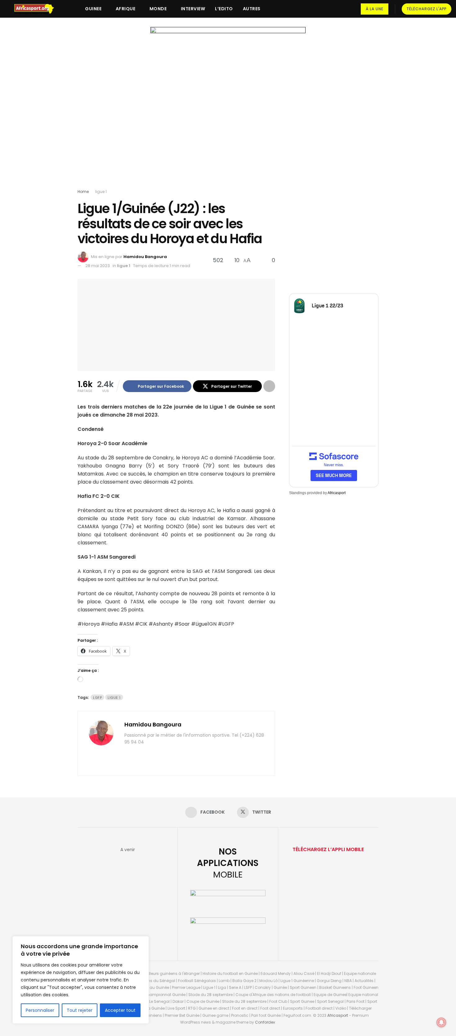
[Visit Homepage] (37, 9)
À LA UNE (374, 8)
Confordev (265, 1022)
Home (83, 191)
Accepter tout (120, 1010)
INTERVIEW (193, 9)
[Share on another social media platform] (269, 386)
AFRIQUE (126, 9)
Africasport (337, 493)
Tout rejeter (79, 1010)
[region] (80, 980)
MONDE (158, 9)
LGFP (97, 697)
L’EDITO (224, 9)
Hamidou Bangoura (145, 257)
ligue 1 (101, 191)
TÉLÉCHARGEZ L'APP (426, 8)
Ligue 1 (114, 697)
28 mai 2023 (97, 266)
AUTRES (252, 9)
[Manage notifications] (441, 1022)
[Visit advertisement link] (228, 109)
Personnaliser (40, 1010)
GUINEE (93, 9)
